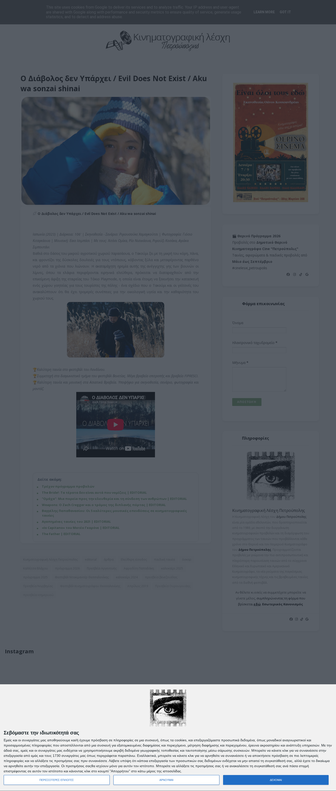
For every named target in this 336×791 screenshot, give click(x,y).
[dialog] (168, 738)
